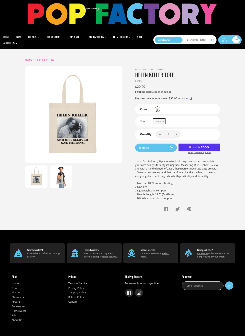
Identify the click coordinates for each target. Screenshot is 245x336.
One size (159, 121)
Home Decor (19, 310)
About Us (17, 320)
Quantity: (146, 134)
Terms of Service (77, 283)
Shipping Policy (77, 292)
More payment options (199, 152)
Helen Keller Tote (44, 59)
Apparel (16, 301)
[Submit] (229, 285)
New (14, 288)
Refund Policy (76, 297)
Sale (14, 315)
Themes (16, 292)
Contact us (202, 253)
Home (28, 59)
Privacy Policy (76, 288)
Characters (18, 297)
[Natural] (157, 109)
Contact (72, 301)
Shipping (140, 91)
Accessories (18, 306)
